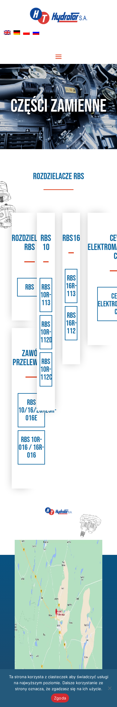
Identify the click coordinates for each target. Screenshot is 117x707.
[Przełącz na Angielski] (7, 33)
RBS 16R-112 (71, 323)
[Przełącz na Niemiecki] (17, 33)
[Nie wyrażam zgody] (109, 688)
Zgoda (60, 698)
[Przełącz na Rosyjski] (36, 33)
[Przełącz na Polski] (26, 33)
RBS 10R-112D (46, 332)
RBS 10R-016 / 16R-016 (31, 447)
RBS (29, 287)
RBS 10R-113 (45, 295)
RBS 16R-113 (71, 286)
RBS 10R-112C (46, 369)
